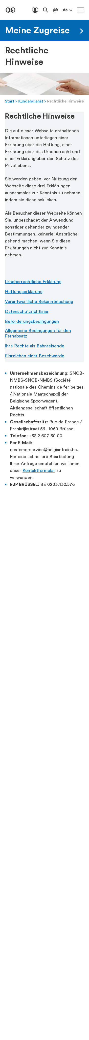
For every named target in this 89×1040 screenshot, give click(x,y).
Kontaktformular (38, 470)
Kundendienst (30, 101)
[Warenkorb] (55, 10)
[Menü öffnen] (80, 10)
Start (9, 101)
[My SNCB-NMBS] (35, 10)
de (65, 10)
